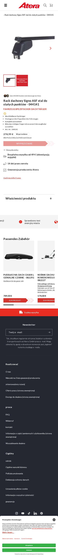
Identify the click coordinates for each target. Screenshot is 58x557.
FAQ (8, 414)
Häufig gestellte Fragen (12, 178)
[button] (6, 5)
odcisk (8, 461)
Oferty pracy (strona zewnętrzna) (20, 390)
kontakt (9, 427)
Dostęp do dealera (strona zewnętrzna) (23, 397)
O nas (8, 371)
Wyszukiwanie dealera (15, 443)
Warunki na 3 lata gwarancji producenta (23, 378)
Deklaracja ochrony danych (17, 480)
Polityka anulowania (14, 473)
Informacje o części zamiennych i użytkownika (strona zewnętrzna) (29, 435)
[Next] (50, 48)
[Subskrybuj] (49, 332)
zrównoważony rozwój (15, 384)
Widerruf (10, 421)
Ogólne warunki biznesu (16, 467)
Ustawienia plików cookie (17, 489)
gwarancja (10, 501)
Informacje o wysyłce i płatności (20, 495)
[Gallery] (29, 55)
